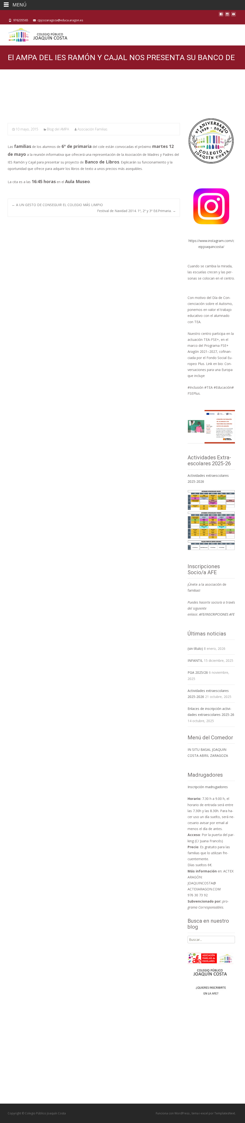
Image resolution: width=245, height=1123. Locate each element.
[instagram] (227, 15)
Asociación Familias (92, 129)
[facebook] (221, 15)
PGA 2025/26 (198, 672)
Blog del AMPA (58, 129)
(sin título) (195, 648)
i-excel (204, 1113)
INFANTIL (195, 660)
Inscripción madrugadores (208, 787)
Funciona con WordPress (173, 1113)
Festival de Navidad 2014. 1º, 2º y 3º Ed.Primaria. (136, 210)
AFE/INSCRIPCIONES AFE (216, 614)
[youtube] (233, 15)
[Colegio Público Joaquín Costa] (37, 34)
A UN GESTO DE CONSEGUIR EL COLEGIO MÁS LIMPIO (57, 204)
